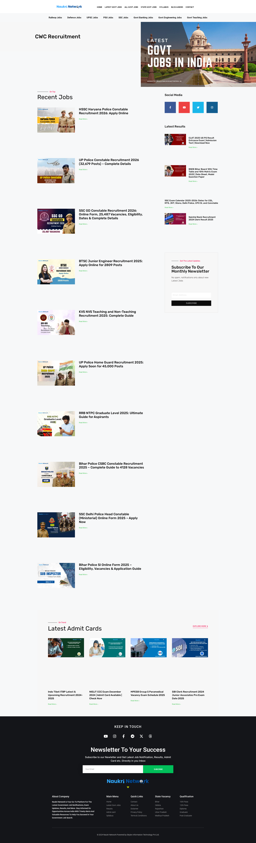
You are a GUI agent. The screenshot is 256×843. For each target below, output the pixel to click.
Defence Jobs (74, 17)
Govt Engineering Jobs (170, 17)
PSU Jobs (108, 17)
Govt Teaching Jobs (197, 17)
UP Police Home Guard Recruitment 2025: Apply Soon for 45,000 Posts (111, 239)
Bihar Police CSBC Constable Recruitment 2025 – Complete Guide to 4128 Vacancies (111, 290)
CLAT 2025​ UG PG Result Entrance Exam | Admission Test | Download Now (203, 140)
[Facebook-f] (170, 107)
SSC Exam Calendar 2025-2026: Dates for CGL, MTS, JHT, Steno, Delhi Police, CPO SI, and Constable (191, 180)
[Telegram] (132, 466)
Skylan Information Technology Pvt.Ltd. (143, 564)
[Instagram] (212, 107)
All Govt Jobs (131, 7)
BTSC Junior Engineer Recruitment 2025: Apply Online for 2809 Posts (111, 188)
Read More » (83, 119)
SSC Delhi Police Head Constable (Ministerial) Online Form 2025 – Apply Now (108, 317)
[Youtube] (184, 107)
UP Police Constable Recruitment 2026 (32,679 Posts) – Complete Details (109, 137)
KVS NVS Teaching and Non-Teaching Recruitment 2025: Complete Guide (107, 213)
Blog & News (179, 7)
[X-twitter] (141, 466)
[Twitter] (198, 107)
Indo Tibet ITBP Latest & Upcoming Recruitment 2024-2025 (65, 425)
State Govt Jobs (149, 7)
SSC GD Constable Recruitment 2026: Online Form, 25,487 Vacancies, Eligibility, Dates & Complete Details (111, 164)
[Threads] (150, 466)
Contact (192, 7)
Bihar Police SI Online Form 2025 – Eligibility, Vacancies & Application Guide (110, 341)
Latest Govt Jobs (113, 7)
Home (99, 7)
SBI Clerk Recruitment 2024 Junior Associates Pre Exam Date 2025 (188, 425)
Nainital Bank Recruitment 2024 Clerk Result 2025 (202, 197)
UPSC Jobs (92, 17)
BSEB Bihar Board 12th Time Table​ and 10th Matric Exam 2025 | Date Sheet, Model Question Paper (203, 162)
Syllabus (166, 7)
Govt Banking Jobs (143, 17)
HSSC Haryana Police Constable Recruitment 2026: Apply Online (103, 111)
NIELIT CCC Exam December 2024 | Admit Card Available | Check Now (105, 425)
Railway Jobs (55, 17)
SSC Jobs (123, 17)
